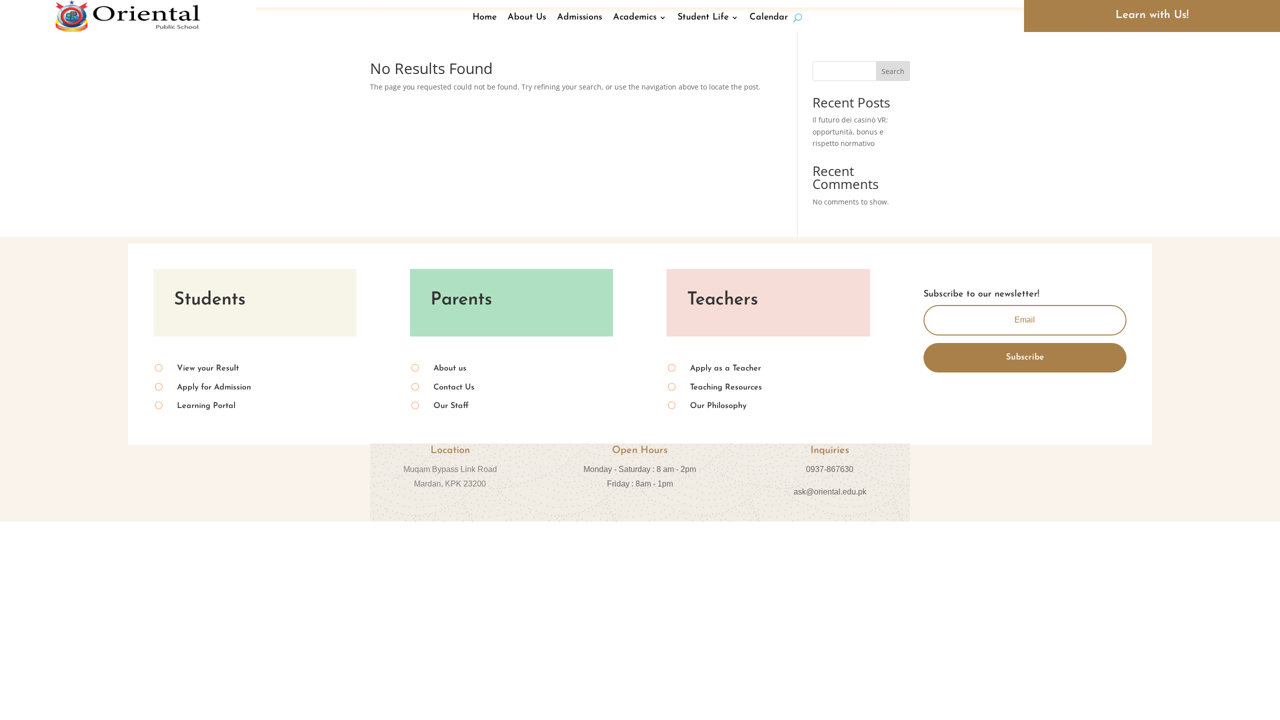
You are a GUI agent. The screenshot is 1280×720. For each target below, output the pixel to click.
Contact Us (454, 388)
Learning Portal (206, 406)
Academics (634, 17)
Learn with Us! (1152, 15)
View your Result (208, 368)
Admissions (579, 17)
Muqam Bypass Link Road (450, 469)
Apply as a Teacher (725, 368)
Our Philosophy (718, 406)
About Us (527, 17)
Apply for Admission (214, 388)
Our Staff (451, 406)
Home (484, 17)
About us (450, 368)
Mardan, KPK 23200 (450, 484)
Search (893, 71)
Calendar (769, 17)
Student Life (703, 17)
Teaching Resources (726, 388)
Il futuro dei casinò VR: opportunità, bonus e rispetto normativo (850, 131)
